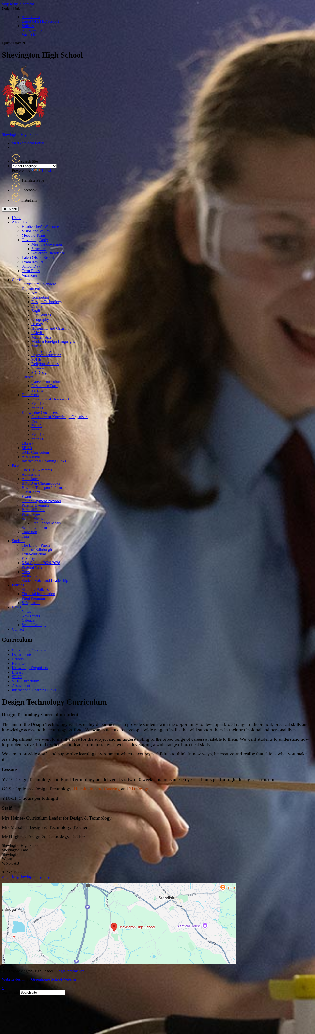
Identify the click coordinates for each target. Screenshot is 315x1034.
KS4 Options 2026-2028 (41, 563)
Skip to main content (18, 4)
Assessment (31, 457)
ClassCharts (31, 492)
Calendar (29, 620)
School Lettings (34, 625)
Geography (40, 319)
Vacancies (29, 34)
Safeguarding (32, 30)
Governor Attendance (48, 253)
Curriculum (21, 280)
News (16, 607)
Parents (37, 390)
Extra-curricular (34, 554)
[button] (16, 158)
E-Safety (28, 558)
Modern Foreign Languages (53, 342)
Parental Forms (33, 510)
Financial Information (38, 594)
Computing (40, 297)
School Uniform (34, 527)
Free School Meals (46, 523)
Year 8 (37, 426)
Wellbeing (29, 576)
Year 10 (38, 403)
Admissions (31, 17)
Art (34, 293)
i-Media (38, 333)
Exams (27, 496)
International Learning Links (44, 461)
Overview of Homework (51, 399)
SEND (27, 448)
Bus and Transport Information (45, 488)
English (37, 311)
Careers (27, 377)
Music (36, 346)
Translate (48, 170)
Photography (41, 350)
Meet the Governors (47, 244)
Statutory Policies (35, 589)
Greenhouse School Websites (54, 979)
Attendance (30, 479)
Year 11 (37, 408)
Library (27, 443)
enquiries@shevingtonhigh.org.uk (28, 876)
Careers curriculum (46, 381)
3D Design (40, 372)
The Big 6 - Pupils (36, 545)
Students (18, 541)
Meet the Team (33, 235)
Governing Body (35, 240)
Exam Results (32, 262)
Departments (31, 288)
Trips (26, 536)
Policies (28, 26)
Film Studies (41, 315)
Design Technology (47, 302)
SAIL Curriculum (35, 452)
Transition (29, 532)
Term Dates (31, 271)
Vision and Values (36, 231)
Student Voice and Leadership (45, 580)
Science (38, 368)
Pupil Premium (33, 598)
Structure (39, 249)
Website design (13, 979)
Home (16, 218)
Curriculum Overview (39, 284)
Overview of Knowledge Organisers (60, 417)
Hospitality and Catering (50, 328)
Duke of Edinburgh (37, 549)
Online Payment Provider (41, 501)
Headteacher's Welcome (40, 226)
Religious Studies (45, 364)
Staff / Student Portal (28, 143)
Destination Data (45, 386)
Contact (18, 629)
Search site (10, 992)
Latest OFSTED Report (40, 21)
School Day (31, 266)
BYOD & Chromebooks (41, 483)
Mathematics (41, 337)
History (37, 324)
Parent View (31, 514)
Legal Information (70, 971)
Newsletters (31, 616)
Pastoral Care (32, 567)
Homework (30, 395)
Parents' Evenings (35, 505)
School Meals (32, 519)
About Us (19, 222)
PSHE (36, 359)
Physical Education (46, 355)
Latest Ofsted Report (38, 257)
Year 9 (37, 430)
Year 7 (37, 421)
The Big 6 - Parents (37, 470)
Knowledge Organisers (40, 412)
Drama (37, 306)
